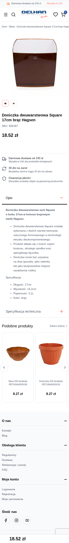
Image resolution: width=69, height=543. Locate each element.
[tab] (34, 198)
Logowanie (8, 489)
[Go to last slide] (4, 367)
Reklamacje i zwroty (14, 465)
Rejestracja (9, 494)
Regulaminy (9, 455)
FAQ (4, 469)
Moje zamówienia (12, 499)
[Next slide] (65, 367)
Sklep (12, 26)
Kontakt (6, 430)
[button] (34, 421)
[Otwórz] (5, 14)
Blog (4, 435)
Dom (4, 26)
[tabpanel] (34, 255)
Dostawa (7, 460)
